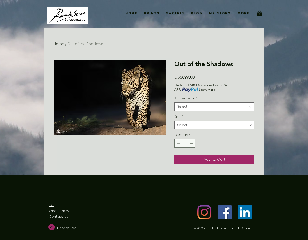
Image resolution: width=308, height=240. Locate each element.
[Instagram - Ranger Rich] (204, 212)
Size (178, 117)
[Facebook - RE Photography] (225, 212)
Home (59, 43)
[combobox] (214, 106)
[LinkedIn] (245, 212)
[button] (259, 13)
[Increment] (191, 143)
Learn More (207, 90)
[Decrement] (178, 143)
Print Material (185, 98)
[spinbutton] (185, 143)
